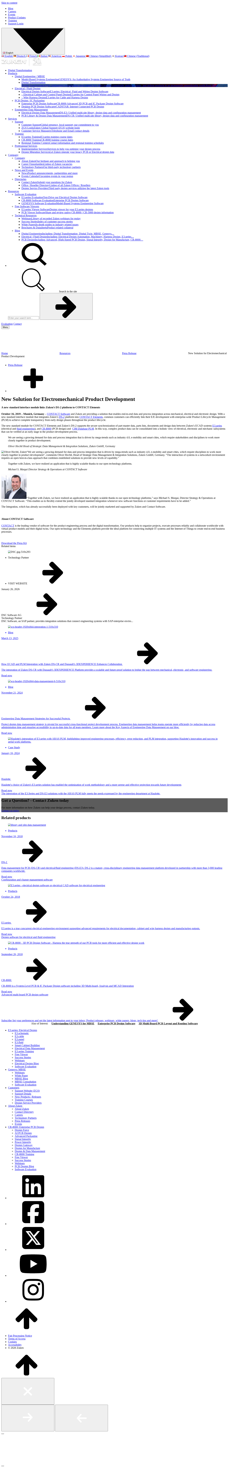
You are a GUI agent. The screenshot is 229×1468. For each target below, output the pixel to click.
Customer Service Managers (55, 130)
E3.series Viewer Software (57, 209)
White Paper (21, 1075)
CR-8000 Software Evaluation (55, 200)
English (9, 53)
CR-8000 (46, 428)
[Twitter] (33, 1249)
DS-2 (62, 417)
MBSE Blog (21, 1078)
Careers (12, 11)
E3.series (217, 425)
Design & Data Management (30, 1151)
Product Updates (17, 17)
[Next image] (27, 1418)
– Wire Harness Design (54, 97)
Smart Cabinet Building (27, 1045)
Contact (17, 323)
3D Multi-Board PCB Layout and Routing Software (168, 1023)
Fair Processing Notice (20, 1335)
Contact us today (10, 810)
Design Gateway (24, 1145)
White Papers (49, 224)
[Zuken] (21, 64)
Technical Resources (26, 215)
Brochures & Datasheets (47, 227)
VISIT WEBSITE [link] (18, 583)
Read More (212, 85)
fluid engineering (26, 428)
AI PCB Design (23, 1133)
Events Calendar (47, 176)
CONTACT (7, 525)
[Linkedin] (33, 1197)
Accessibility (15, 1344)
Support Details (23, 1093)
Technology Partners (51, 167)
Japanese (80, 56)
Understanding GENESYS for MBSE (72, 1023)
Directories (20, 179)
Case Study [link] (14, 747)
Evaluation (7, 323)
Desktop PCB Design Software (62, 106)
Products (12, 73)
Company (13, 155)
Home (4, 353)
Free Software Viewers (27, 206)
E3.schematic (22, 1033)
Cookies (12, 1341)
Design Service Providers (65, 188)
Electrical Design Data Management (81, 112)
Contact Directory (24, 1111)
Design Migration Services (67, 152)
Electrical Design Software (64, 91)
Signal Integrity (23, 1139)
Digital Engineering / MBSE (30, 76)
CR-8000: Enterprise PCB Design (26, 1127)
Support (19, 121)
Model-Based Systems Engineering (75, 79)
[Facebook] (33, 1223)
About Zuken (50, 161)
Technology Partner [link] (18, 557)
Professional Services (26, 145)
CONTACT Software (58, 413)
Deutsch (21, 56)
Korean (119, 56)
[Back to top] (26, 1330)
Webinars (51, 218)
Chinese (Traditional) (137, 56)
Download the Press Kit (14, 543)
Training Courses (24, 1099)
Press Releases (22, 1121)
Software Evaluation (25, 194)
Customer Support (60, 124)
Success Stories (47, 221)
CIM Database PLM (83, 428)
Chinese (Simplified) (100, 56)
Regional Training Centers (62, 142)
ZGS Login (50, 127)
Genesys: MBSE (17, 1069)
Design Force (22, 1130)
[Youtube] (33, 1275)
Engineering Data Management (31, 109)
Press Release (129, 353)
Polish (69, 56)
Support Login (15, 23)
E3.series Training (46, 136)
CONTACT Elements (91, 417)
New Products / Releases (28, 1096)
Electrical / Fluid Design (27, 88)
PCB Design (82, 239)
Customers (13, 1087)
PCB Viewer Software (67, 212)
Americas (56, 56)
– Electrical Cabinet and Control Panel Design (70, 94)
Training (12, 20)
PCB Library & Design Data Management (84, 115)
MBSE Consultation (25, 1081)
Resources (13, 191)
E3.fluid (19, 1042)
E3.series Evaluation (54, 197)
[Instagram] (33, 1301)
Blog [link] (10, 632)
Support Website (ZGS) (27, 1090)
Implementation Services (60, 149)
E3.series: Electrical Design (22, 1030)
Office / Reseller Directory (55, 185)
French (33, 56)
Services (12, 118)
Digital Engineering (67, 233)
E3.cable (19, 1036)
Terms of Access (16, 1338)
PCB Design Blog (24, 1166)
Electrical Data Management (30, 1048)
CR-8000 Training (47, 139)
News (49, 173)
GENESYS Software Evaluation (62, 203)
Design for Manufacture (27, 1148)
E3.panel (19, 1039)
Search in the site (67, 291)
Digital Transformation (20, 70)
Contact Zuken (46, 182)
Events (11, 14)
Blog (10, 8)
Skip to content (9, 2)
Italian (44, 56)
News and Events (24, 170)
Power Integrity (23, 1142)
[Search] (33, 265)
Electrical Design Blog (27, 1063)
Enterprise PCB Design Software (72, 103)
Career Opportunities (46, 164)
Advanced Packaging (26, 1136)
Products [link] (12, 830)
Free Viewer (21, 1054)
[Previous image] (81, 1418)
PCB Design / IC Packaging (30, 100)
